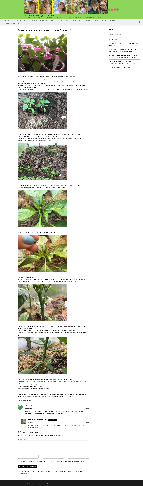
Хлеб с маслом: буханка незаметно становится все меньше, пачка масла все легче (124, 50)
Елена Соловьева (28, 388)
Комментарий (22, 439)
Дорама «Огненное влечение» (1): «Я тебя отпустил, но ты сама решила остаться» (123, 56)
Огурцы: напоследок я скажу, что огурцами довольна (123, 44)
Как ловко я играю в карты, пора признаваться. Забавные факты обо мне (122, 62)
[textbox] (53, 210)
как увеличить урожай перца (53, 394)
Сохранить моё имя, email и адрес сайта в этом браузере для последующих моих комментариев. (51, 461)
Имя (19, 454)
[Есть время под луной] (117, 9)
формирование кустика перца (64, 396)
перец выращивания (29, 396)
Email (45, 454)
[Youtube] (109, 9)
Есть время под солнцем (39, 15)
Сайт (69, 454)
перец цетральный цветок (45, 396)
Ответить (86, 408)
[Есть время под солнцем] (115, 9)
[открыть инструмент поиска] (139, 22)
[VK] (112, 9)
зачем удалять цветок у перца (34, 394)
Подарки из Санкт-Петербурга (119, 67)
